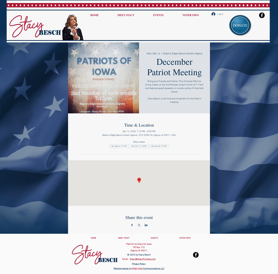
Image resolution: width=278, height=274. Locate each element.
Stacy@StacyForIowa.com (143, 259)
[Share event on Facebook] (132, 225)
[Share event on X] (139, 225)
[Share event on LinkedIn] (146, 225)
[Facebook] (262, 15)
